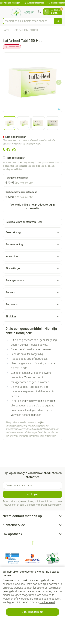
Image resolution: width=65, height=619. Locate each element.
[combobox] (28, 21)
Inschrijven (32, 494)
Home (6, 30)
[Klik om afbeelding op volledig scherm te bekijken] (32, 82)
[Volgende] (59, 82)
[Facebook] (32, 543)
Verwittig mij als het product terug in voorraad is (32, 206)
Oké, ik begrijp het (32, 611)
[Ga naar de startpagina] (22, 11)
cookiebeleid (47, 602)
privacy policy (53, 504)
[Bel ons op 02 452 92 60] (39, 11)
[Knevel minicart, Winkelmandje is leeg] (47, 12)
